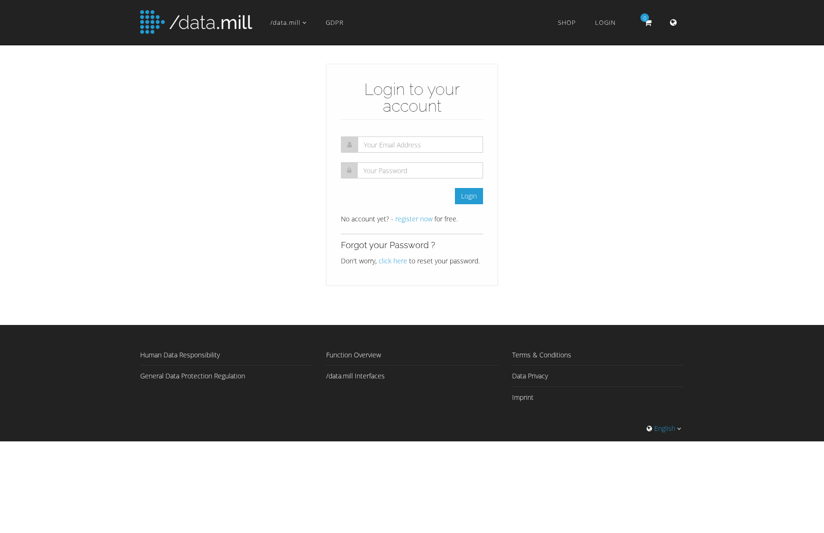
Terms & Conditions (541, 354)
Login (605, 22)
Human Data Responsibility (180, 354)
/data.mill (286, 22)
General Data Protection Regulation (192, 375)
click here (393, 260)
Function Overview (353, 354)
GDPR (335, 22)
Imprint (523, 397)
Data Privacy (530, 375)
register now (414, 218)
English (664, 428)
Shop (567, 22)
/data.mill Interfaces (355, 375)
